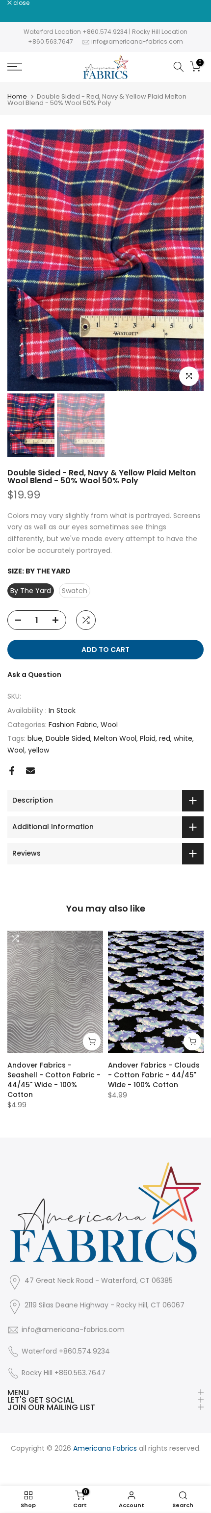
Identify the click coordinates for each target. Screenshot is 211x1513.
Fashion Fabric (73, 725)
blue (34, 738)
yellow (38, 750)
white (183, 738)
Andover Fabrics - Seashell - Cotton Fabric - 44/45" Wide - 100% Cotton (54, 1079)
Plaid (148, 738)
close (20, 3)
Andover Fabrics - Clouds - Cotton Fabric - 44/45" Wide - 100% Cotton (154, 1075)
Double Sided (68, 738)
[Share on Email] (30, 770)
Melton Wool (115, 738)
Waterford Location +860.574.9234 (76, 31)
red (164, 738)
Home (17, 96)
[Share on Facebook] (11, 770)
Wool (109, 725)
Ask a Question (34, 674)
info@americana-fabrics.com (137, 41)
